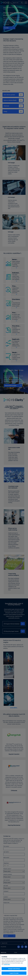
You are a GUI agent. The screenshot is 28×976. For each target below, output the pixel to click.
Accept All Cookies (14, 973)
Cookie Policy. (7, 964)
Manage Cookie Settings (14, 968)
